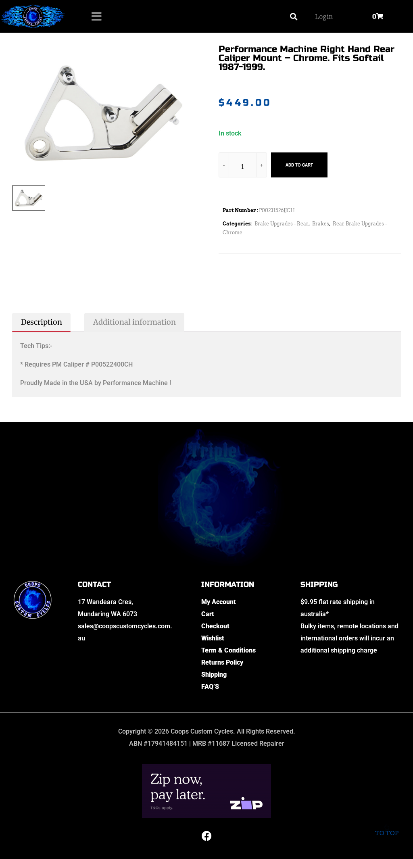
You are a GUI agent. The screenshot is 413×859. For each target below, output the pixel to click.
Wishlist (212, 638)
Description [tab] (41, 322)
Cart (207, 614)
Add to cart (299, 165)
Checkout (215, 626)
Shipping (214, 674)
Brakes (320, 224)
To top (386, 833)
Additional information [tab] (134, 322)
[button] (293, 16)
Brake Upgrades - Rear (281, 224)
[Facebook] (206, 836)
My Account (218, 602)
